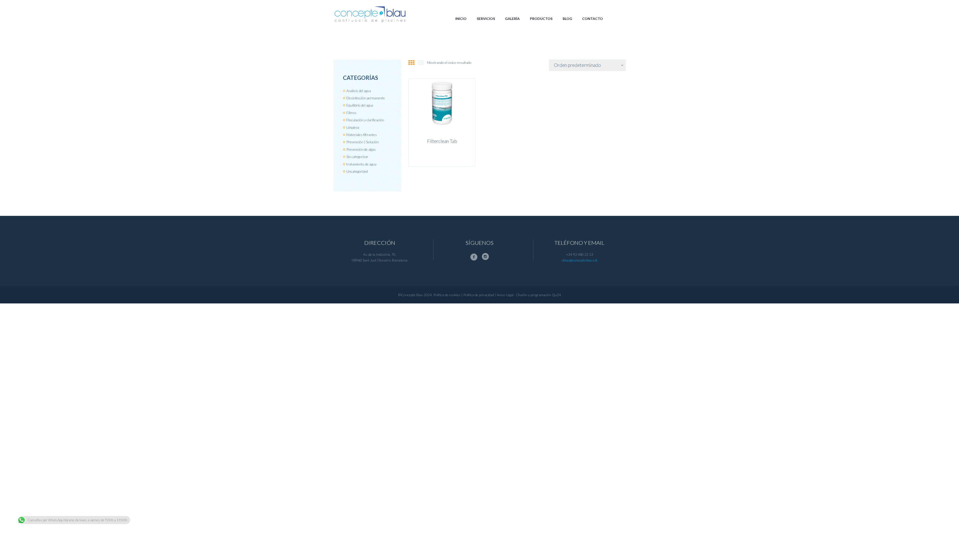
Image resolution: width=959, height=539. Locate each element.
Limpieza (352, 127)
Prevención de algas (361, 149)
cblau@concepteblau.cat (579, 260)
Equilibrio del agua (359, 105)
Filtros (351, 113)
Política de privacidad (478, 295)
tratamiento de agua (361, 164)
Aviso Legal (505, 295)
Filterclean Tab (442, 141)
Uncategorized (357, 171)
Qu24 (556, 295)
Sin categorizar (357, 156)
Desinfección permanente (365, 98)
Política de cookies (447, 295)
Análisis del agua (358, 91)
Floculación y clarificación (365, 120)
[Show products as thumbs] (411, 62)
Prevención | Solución (362, 142)
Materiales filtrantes (361, 135)
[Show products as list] (421, 62)
